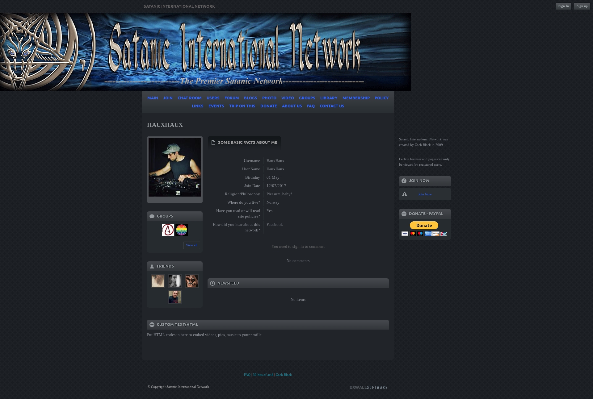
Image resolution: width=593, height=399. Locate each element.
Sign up (582, 6)
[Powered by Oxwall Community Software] (368, 386)
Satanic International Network (179, 6)
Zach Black (284, 374)
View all (191, 245)
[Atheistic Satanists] (168, 230)
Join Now (425, 194)
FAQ (247, 374)
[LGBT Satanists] (181, 230)
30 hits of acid (263, 374)
